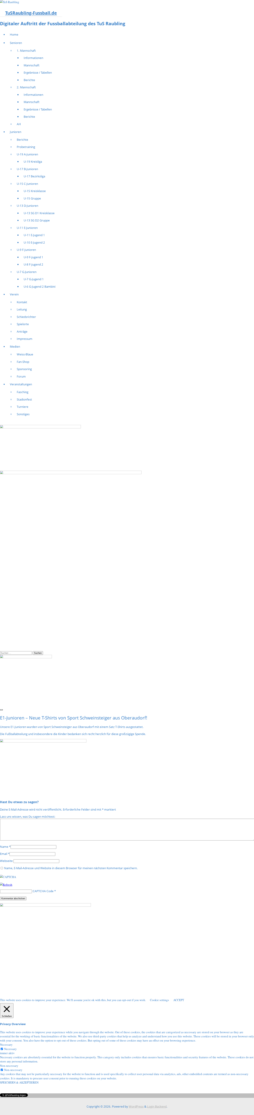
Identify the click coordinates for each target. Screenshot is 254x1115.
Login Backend (157, 1106)
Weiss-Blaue (25, 354)
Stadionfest (24, 399)
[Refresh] (6, 885)
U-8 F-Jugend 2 (33, 264)
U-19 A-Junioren (27, 154)
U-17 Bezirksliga (34, 176)
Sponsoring (24, 369)
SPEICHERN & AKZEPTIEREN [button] (19, 1082)
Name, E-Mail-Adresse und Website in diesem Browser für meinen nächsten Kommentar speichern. (71, 868)
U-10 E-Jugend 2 (34, 242)
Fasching (22, 392)
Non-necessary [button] (9, 1066)
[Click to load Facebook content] (1, 709)
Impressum (24, 339)
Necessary (10, 1049)
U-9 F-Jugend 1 (33, 257)
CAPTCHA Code (43, 891)
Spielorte (23, 324)
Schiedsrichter (26, 317)
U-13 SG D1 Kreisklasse (39, 213)
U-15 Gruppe (32, 198)
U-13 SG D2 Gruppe (37, 220)
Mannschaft (31, 65)
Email (3, 854)
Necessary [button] (6, 1045)
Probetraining (26, 147)
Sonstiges (23, 414)
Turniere (22, 407)
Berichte (29, 80)
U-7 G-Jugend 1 (34, 279)
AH (19, 124)
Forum (21, 376)
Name (4, 847)
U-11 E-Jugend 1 (34, 235)
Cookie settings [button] (159, 1000)
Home (14, 34)
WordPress (136, 1106)
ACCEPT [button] (178, 1000)
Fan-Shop (23, 362)
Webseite (6, 861)
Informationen (33, 58)
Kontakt (22, 302)
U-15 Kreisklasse (35, 191)
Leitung (22, 309)
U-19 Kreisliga (33, 162)
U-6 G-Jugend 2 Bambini (39, 287)
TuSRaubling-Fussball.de (31, 13)
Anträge (22, 331)
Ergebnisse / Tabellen (38, 73)
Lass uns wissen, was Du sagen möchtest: (27, 817)
